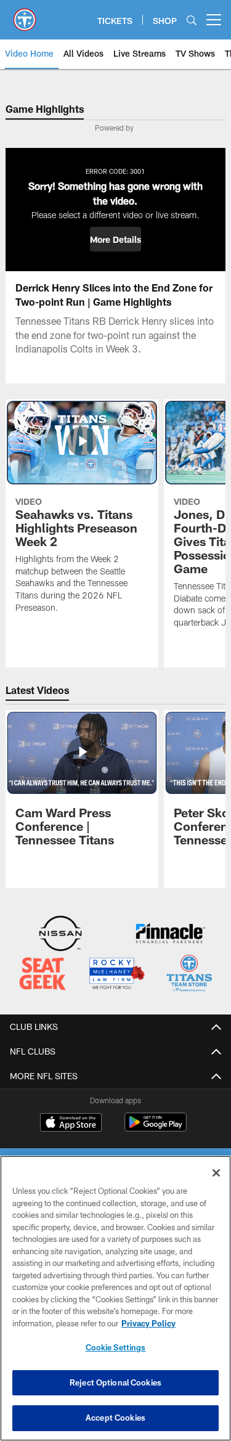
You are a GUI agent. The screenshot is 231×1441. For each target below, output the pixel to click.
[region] (115, 1298)
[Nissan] (60, 935)
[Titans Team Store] (189, 975)
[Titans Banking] (171, 935)
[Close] (216, 1172)
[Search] (192, 20)
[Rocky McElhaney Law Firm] (116, 975)
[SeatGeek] (42, 975)
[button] (115, 239)
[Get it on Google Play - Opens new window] (155, 1128)
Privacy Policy (148, 1323)
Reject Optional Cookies (115, 1382)
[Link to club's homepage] (24, 15)
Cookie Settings (116, 1347)
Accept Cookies (115, 1418)
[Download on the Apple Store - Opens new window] (71, 1123)
